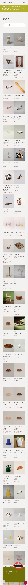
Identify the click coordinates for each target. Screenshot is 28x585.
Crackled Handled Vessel (6, 478)
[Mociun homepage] (7, 2)
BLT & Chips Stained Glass (19, 164)
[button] (21, 2)
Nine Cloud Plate (18, 427)
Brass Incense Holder (8, 210)
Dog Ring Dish (8, 566)
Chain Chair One (7, 307)
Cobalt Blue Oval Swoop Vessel (7, 452)
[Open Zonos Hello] (24, 582)
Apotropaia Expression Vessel (7, 72)
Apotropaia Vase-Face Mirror (18, 72)
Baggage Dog (7, 95)
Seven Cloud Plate (18, 403)
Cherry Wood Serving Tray (18, 332)
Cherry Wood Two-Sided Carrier (7, 356)
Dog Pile (17, 546)
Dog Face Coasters (6, 524)
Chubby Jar (18, 354)
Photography (20, 25)
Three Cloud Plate (18, 379)
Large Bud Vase (8, 232)
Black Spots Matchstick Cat (8, 141)
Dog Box (17, 501)
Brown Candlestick (18, 210)
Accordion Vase (8, 48)
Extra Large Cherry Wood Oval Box (18, 308)
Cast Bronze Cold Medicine (19, 255)
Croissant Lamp (17, 477)
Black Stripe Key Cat (7, 164)
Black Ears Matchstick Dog (8, 117)
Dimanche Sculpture (6, 501)
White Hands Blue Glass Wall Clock (7, 187)
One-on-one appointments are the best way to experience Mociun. (11, 8)
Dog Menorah (7, 546)
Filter (6, 25)
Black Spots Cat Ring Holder (18, 118)
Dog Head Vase (19, 523)
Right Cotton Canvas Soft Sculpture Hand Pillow (19, 452)
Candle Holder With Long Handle (8, 256)
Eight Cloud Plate (7, 427)
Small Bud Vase (19, 232)
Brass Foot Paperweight (18, 186)
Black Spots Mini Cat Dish (19, 141)
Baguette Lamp (19, 95)
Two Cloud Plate (6, 379)
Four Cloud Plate (7, 403)
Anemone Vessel (17, 49)
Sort (12, 25)
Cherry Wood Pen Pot (7, 332)
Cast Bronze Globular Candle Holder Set (8, 282)
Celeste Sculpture (17, 281)
